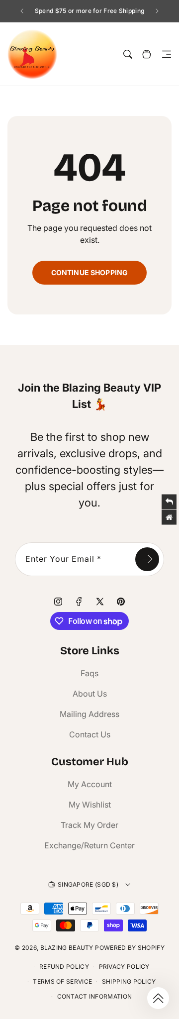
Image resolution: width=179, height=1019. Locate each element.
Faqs (89, 673)
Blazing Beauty (66, 947)
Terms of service (62, 981)
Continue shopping (89, 272)
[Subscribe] (147, 559)
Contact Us (89, 734)
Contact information (94, 996)
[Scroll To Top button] (158, 998)
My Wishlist (90, 805)
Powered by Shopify (129, 947)
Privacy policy (124, 966)
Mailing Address (89, 714)
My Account (90, 784)
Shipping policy (129, 981)
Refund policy (64, 966)
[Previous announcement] (22, 11)
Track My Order (89, 825)
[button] (167, 54)
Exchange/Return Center (89, 845)
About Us (90, 694)
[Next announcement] (157, 11)
